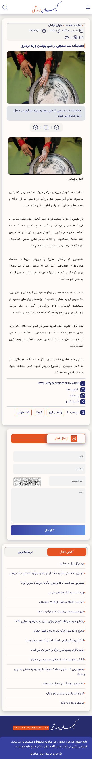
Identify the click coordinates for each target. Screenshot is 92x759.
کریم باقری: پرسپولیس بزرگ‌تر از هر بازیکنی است (57, 650)
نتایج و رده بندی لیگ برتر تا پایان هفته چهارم (59, 631)
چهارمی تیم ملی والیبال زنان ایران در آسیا (61, 611)
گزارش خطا (72, 390)
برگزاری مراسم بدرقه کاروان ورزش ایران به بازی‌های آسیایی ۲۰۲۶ (49, 621)
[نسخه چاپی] (67, 37)
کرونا (39, 412)
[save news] (75, 37)
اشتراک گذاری (72, 402)
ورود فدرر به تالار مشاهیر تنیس (66, 592)
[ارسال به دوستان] (81, 37)
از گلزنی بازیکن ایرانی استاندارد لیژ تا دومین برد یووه (55, 640)
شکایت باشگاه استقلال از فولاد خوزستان (61, 602)
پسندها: (75, 396)
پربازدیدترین (25, 552)
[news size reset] (46, 127)
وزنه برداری (55, 412)
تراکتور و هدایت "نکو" (72, 703)
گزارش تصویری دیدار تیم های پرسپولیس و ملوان (57, 659)
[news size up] (35, 127)
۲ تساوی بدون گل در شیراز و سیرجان (63, 683)
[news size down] (56, 127)
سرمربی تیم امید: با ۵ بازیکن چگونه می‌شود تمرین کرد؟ (52, 583)
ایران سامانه (37, 754)
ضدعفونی (23, 412)
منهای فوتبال (55, 25)
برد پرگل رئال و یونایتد (71, 564)
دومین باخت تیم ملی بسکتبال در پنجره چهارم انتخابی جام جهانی (47, 573)
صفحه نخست (73, 25)
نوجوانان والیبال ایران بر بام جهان (65, 693)
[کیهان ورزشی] (47, 7)
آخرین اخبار (66, 552)
